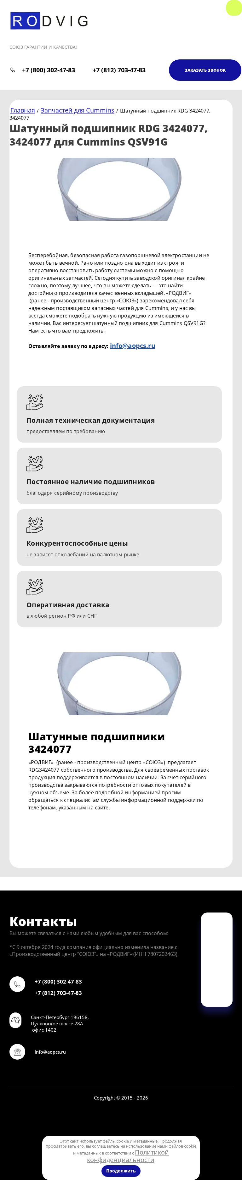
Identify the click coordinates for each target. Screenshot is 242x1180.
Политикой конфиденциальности (128, 1156)
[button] (205, 70)
